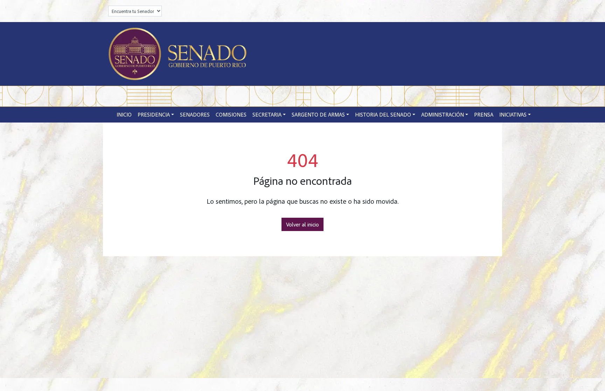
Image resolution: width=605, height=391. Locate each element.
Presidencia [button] (154, 114)
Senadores (195, 114)
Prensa (483, 114)
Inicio (124, 114)
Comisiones (231, 114)
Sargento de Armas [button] (318, 114)
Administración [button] (442, 114)
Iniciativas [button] (513, 114)
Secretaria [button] (266, 114)
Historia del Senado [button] (383, 114)
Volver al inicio (302, 224)
